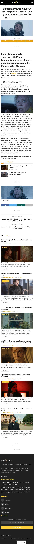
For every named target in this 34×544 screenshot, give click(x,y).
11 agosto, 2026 (16, 345)
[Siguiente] (18, 181)
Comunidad (4, 538)
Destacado (7, 5)
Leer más (5, 269)
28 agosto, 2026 (13, 169)
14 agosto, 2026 (16, 311)
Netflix (13, 73)
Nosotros (29, 538)
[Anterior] (15, 181)
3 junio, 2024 (25, 18)
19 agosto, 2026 (13, 176)
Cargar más (17, 443)
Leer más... (4, 476)
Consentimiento (13, 538)
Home (2, 5)
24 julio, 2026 (15, 378)
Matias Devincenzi (14, 18)
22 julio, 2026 (15, 412)
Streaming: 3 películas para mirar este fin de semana (15, 492)
